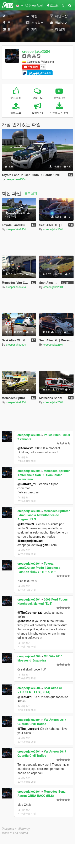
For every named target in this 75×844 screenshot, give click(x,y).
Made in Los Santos (15, 833)
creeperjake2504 (36, 51)
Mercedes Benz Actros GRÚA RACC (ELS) (41, 793)
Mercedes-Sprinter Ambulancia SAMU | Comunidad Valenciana (43, 475)
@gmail (45, 545)
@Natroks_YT (27, 484)
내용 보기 (26, 457)
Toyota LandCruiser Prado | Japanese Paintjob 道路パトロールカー (38, 567)
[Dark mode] (63, 5)
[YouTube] (34, 56)
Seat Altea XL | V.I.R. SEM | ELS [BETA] (40, 690)
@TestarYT (25, 697)
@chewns (24, 621)
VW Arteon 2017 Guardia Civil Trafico (41, 721)
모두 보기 (31, 193)
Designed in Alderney (16, 828)
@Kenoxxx (25, 448)
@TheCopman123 (30, 612)
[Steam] (39, 56)
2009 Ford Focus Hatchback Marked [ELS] (42, 601)
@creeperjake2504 (30, 541)
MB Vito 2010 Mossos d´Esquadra (39, 658)
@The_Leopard (28, 728)
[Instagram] (29, 56)
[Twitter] (24, 56)
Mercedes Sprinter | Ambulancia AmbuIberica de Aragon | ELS (43, 515)
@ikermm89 (25, 524)
